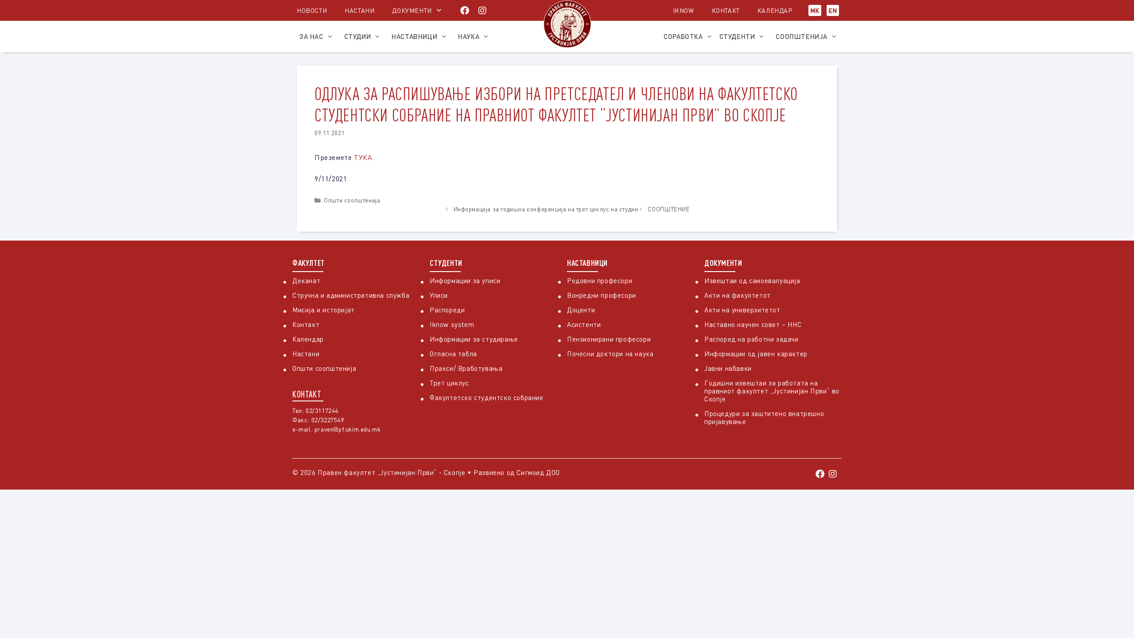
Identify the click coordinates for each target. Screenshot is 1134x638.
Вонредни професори (601, 295)
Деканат (306, 280)
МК (814, 10)
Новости (312, 10)
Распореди (447, 310)
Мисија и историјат (323, 310)
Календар (774, 10)
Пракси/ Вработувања (466, 368)
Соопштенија (801, 36)
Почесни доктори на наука (610, 354)
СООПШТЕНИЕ (669, 209)
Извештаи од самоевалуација (752, 280)
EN (832, 10)
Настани (359, 10)
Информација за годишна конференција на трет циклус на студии (546, 209)
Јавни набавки (728, 368)
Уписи (439, 295)
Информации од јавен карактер (756, 354)
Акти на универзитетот (742, 310)
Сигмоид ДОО (538, 472)
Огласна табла (453, 354)
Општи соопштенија (352, 200)
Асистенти (584, 324)
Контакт (726, 10)
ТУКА (363, 157)
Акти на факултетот (737, 295)
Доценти (581, 310)
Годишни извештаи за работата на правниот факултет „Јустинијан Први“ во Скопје (771, 391)
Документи (411, 10)
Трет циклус (449, 383)
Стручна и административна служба (350, 295)
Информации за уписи (465, 280)
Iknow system (452, 324)
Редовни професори (599, 280)
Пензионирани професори (609, 339)
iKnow (683, 10)
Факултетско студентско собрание (487, 397)
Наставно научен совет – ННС (752, 324)
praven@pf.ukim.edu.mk (348, 429)
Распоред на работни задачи (751, 339)
